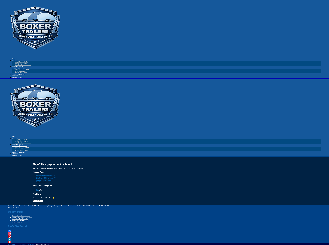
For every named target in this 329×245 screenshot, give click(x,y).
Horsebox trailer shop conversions (45, 175)
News (37, 189)
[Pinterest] (59, 236)
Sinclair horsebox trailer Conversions (46, 177)
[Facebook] (59, 231)
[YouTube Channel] (59, 242)
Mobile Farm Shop (41, 182)
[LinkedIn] (59, 239)
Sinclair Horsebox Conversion (44, 178)
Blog (37, 190)
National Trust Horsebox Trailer (45, 180)
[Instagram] (59, 233)
